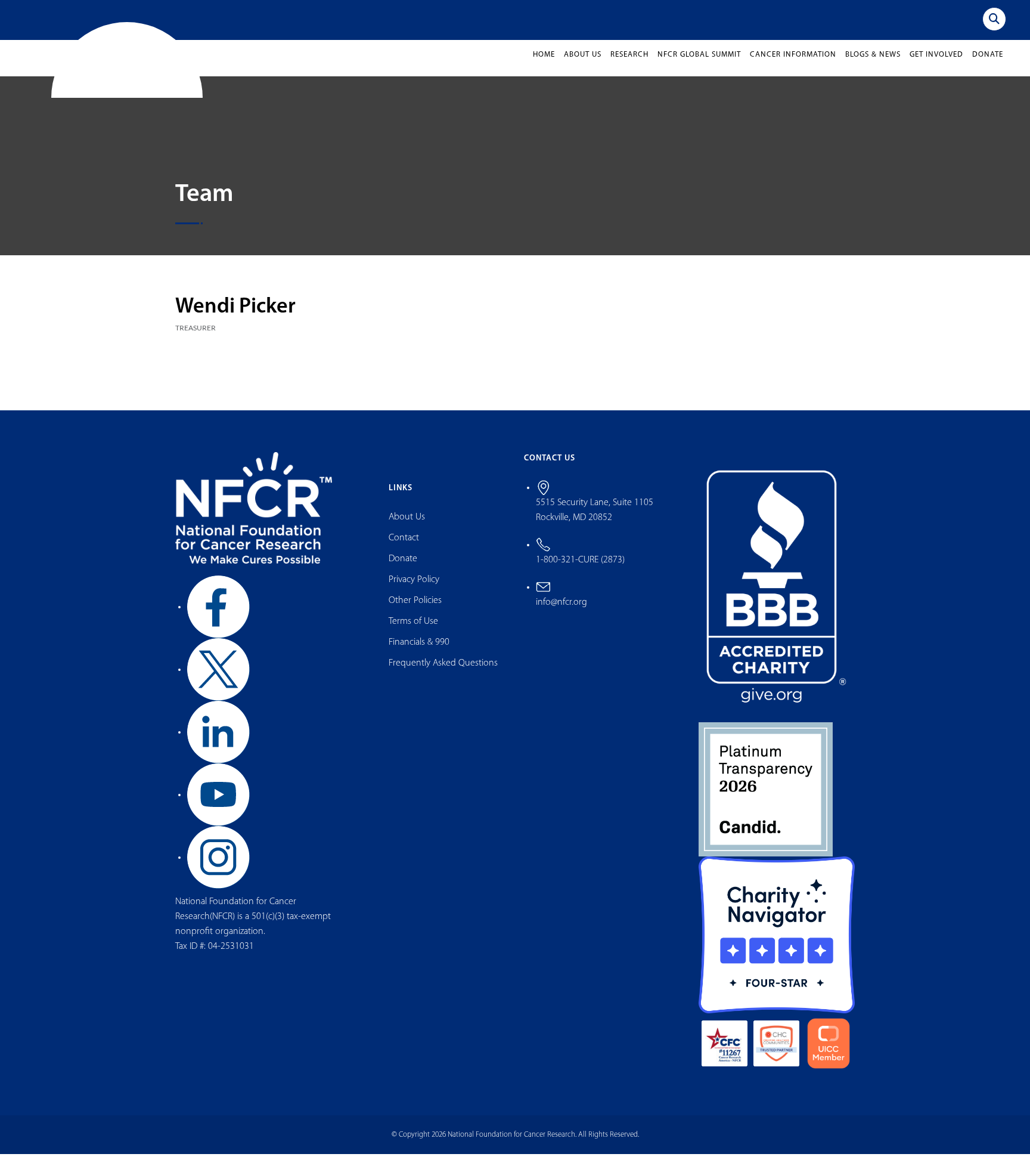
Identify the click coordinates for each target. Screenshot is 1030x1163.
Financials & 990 (419, 652)
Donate (987, 64)
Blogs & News (873, 64)
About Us (582, 64)
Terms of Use (413, 631)
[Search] (994, 19)
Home (544, 64)
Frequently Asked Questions (443, 673)
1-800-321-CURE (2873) (580, 569)
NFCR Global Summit (699, 64)
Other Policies (415, 610)
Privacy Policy (414, 589)
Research (629, 64)
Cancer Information (793, 64)
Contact (404, 547)
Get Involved (936, 64)
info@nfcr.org (561, 611)
